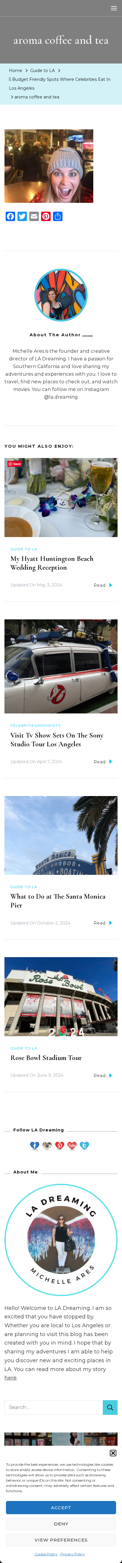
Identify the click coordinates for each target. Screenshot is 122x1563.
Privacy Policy (72, 1554)
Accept (61, 1507)
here (10, 1378)
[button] (113, 1453)
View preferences (61, 1540)
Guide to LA (42, 70)
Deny (61, 1524)
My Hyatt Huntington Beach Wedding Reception (52, 563)
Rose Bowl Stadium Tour (46, 1058)
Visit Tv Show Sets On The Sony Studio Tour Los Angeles (56, 739)
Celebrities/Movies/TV (35, 725)
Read (100, 585)
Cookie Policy (46, 1554)
